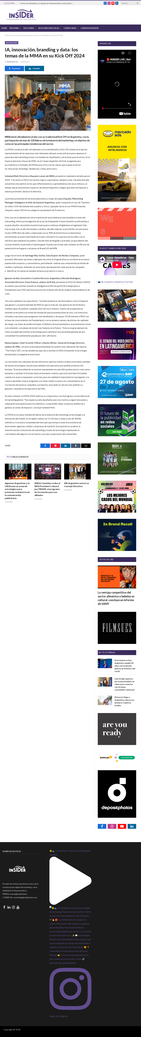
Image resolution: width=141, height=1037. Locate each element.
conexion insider (89, 28)
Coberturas (70, 28)
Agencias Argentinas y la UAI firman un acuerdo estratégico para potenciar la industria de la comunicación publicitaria (17, 490)
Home (4, 28)
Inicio (7, 35)
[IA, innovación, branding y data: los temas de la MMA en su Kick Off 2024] (48, 103)
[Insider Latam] (21, 15)
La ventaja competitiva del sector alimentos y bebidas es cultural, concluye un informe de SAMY (116, 598)
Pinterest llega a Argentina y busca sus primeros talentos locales (124, 701)
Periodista (12, 62)
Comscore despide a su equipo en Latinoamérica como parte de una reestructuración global (47, 3)
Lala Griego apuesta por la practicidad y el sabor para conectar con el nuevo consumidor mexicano (125, 684)
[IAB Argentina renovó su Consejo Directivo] (77, 471)
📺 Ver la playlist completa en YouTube (115, 282)
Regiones (14, 28)
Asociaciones (11, 43)
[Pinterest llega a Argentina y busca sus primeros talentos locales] (105, 700)
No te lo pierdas (107, 652)
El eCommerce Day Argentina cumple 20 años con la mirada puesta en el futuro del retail (125, 665)
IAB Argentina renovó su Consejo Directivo (76, 484)
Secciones (28, 28)
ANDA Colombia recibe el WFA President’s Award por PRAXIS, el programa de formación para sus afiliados (47, 489)
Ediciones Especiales (48, 28)
